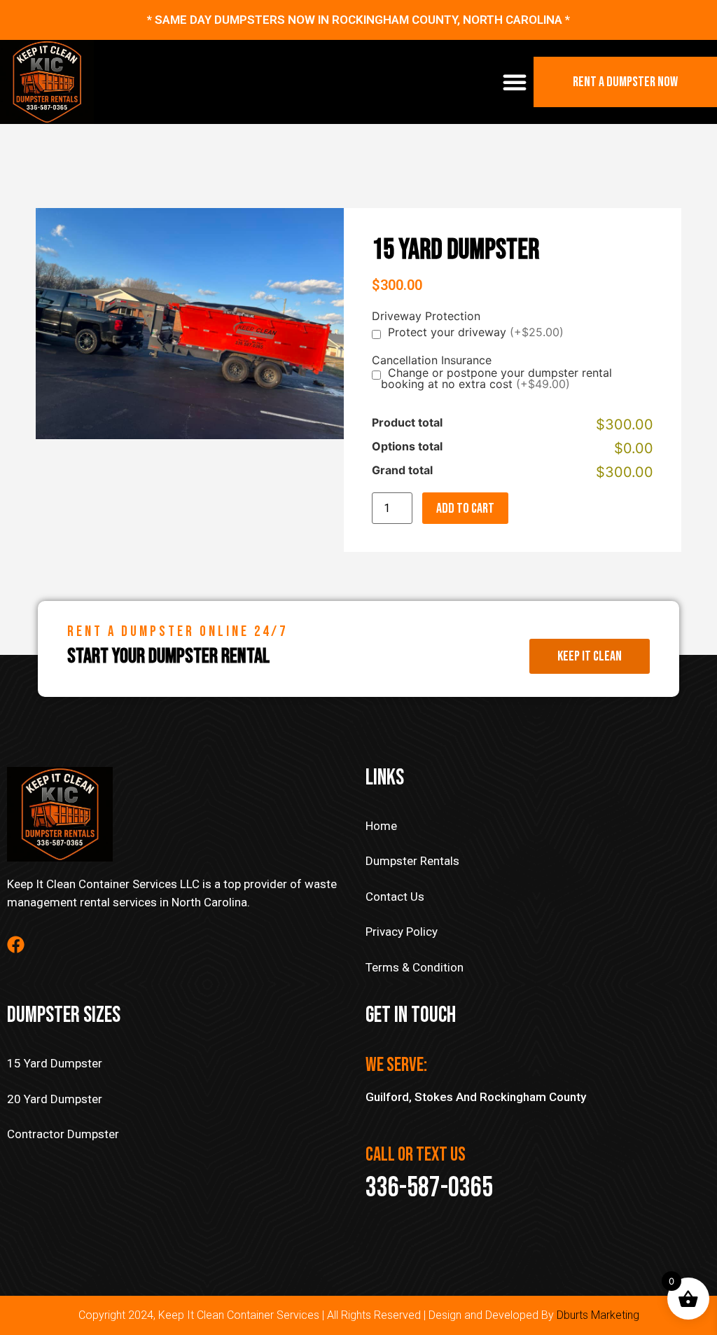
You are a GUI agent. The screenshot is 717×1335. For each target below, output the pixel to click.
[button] (515, 82)
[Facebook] (16, 944)
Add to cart (465, 508)
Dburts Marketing (598, 1315)
